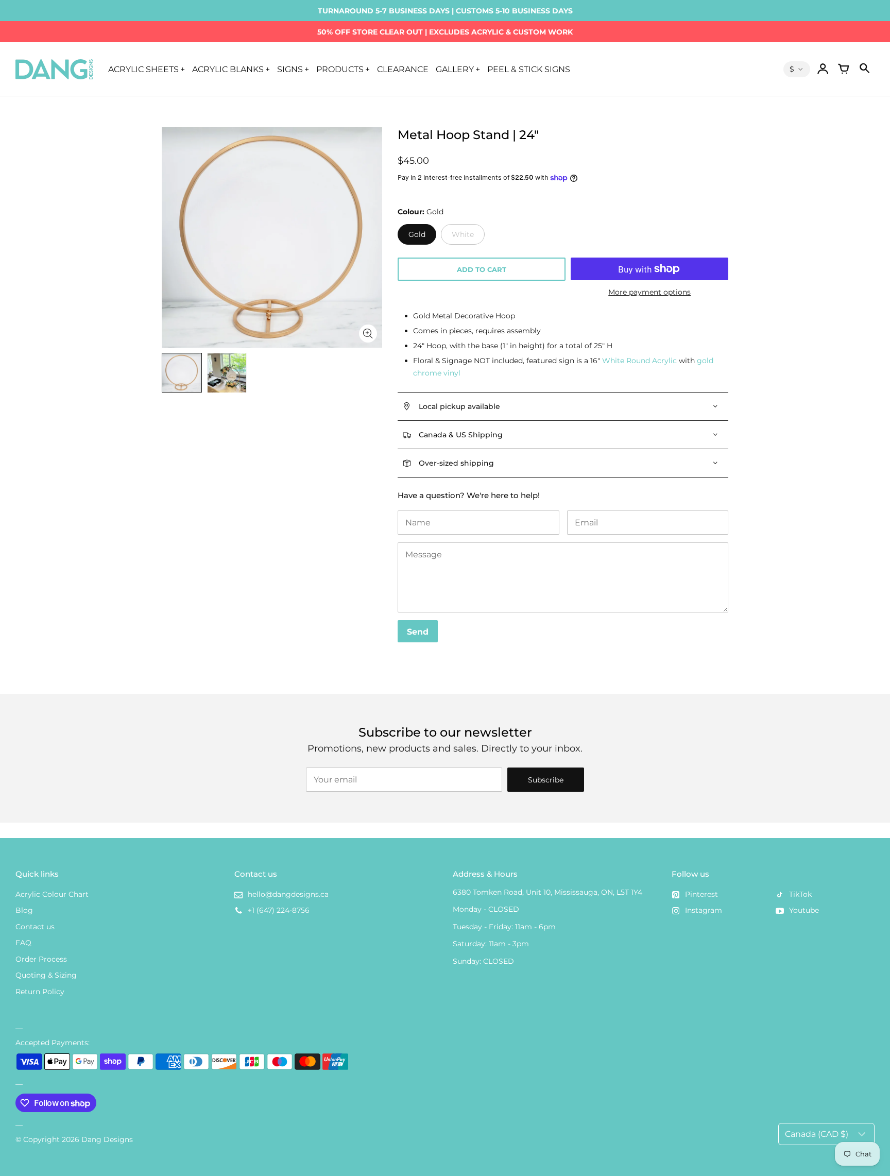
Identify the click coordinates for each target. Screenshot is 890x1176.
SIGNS (290, 69)
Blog (24, 910)
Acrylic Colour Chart (52, 894)
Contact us (35, 926)
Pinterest (701, 894)
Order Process (41, 959)
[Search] (864, 69)
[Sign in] (823, 69)
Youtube (804, 910)
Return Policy (39, 991)
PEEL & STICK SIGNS (528, 69)
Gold (416, 234)
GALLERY (455, 69)
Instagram (703, 910)
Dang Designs (107, 1139)
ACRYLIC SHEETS (143, 69)
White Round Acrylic (639, 360)
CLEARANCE (403, 69)
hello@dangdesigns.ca (288, 894)
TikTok (800, 894)
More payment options (649, 292)
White (463, 234)
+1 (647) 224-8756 (279, 910)
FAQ (23, 942)
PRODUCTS (340, 69)
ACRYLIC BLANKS (228, 69)
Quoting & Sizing (46, 975)
